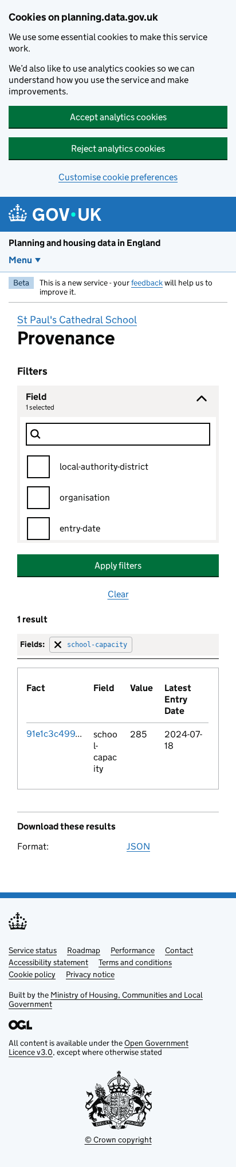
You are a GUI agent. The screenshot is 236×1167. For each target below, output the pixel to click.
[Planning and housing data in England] (57, 214)
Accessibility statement (48, 962)
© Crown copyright (118, 1139)
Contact (179, 950)
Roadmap (83, 950)
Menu (20, 260)
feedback (147, 282)
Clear (118, 594)
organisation (85, 497)
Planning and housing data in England (84, 242)
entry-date (80, 528)
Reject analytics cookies (118, 148)
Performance (133, 950)
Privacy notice (90, 974)
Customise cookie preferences (118, 177)
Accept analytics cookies (118, 117)
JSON (138, 846)
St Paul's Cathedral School (77, 319)
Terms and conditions (135, 962)
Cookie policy (32, 974)
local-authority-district (104, 466)
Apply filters (118, 565)
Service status (33, 950)
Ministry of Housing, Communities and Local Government (106, 999)
